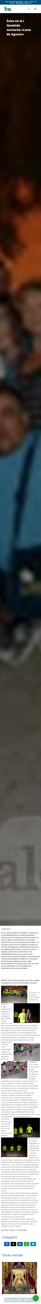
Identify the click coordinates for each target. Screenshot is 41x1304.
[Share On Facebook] (7, 1244)
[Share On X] (13, 1244)
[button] (36, 1298)
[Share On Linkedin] (20, 1244)
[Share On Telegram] (33, 1244)
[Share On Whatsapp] (26, 1244)
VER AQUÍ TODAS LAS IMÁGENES (14, 1230)
